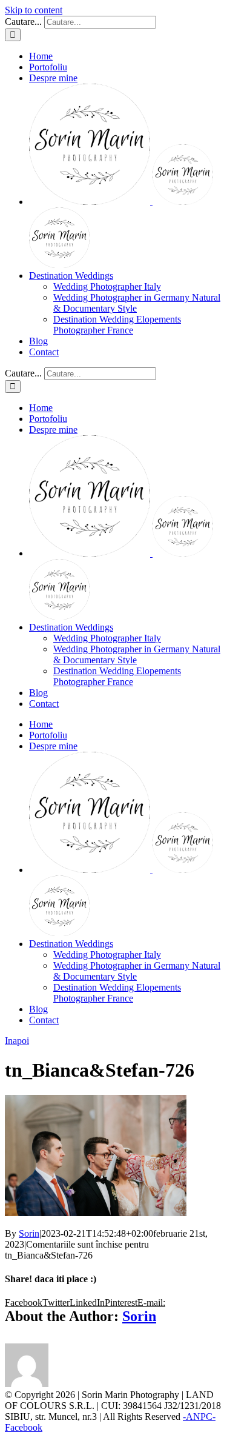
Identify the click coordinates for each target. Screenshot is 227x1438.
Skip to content (33, 10)
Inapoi (17, 1040)
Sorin (29, 1233)
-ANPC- (199, 1416)
